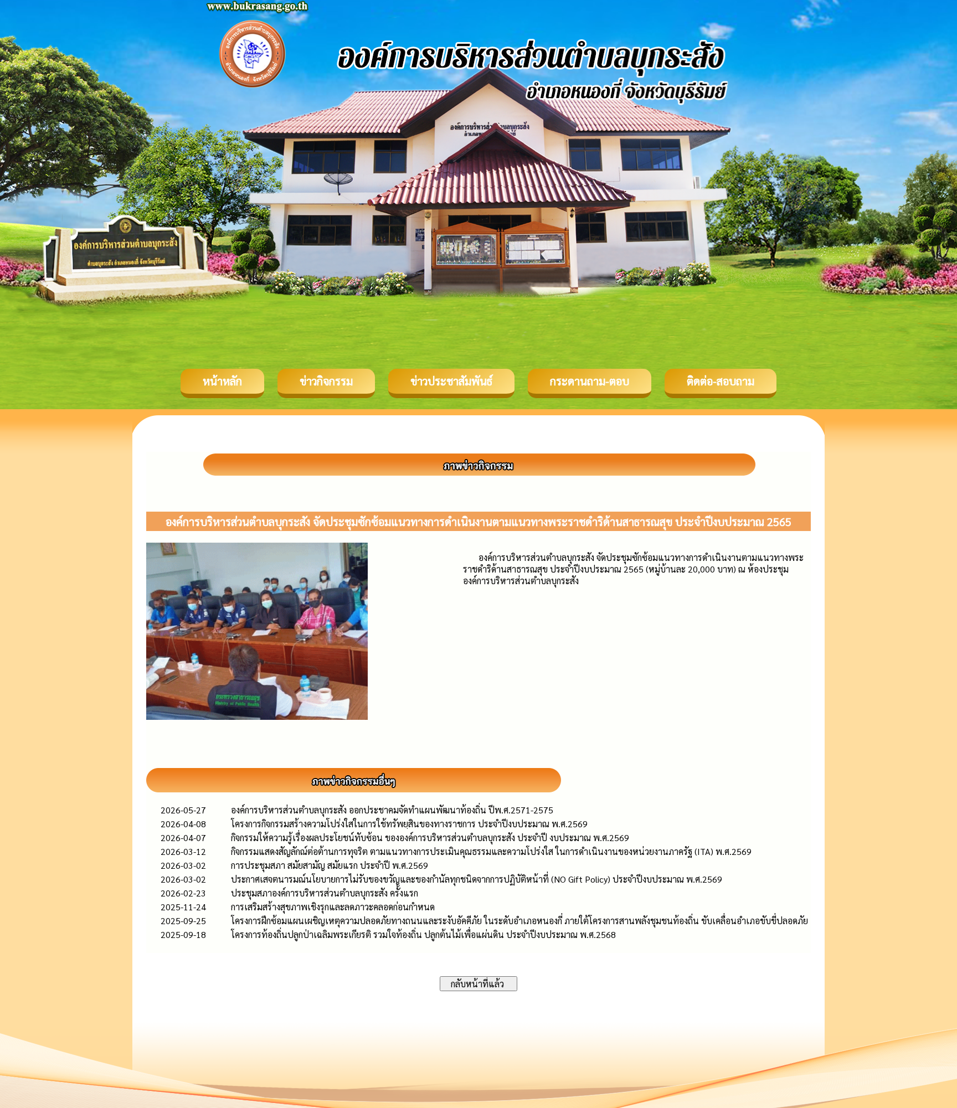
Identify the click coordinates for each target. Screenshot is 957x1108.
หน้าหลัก (222, 381)
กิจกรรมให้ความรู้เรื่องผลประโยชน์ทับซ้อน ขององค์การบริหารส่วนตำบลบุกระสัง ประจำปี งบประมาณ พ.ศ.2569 (430, 837)
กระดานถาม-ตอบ (589, 381)
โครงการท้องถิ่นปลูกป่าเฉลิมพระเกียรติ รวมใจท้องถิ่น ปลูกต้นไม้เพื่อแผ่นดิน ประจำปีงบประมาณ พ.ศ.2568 (423, 934)
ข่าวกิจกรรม (326, 381)
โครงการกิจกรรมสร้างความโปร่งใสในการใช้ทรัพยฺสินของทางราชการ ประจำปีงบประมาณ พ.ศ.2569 (409, 823)
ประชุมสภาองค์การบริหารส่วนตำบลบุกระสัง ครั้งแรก (324, 893)
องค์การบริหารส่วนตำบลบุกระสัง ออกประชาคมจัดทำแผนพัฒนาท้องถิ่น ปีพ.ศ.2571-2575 (392, 810)
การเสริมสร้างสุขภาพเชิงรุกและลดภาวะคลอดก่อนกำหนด (333, 907)
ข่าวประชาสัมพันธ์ (451, 381)
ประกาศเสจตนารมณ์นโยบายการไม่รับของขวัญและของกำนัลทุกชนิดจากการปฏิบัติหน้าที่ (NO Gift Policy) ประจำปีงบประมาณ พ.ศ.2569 (476, 879)
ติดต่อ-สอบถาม (720, 381)
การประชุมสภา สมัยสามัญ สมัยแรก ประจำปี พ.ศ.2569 (329, 865)
